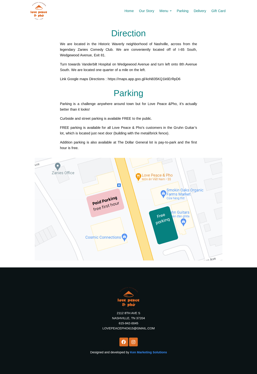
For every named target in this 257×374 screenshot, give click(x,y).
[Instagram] (133, 342)
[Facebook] (123, 342)
